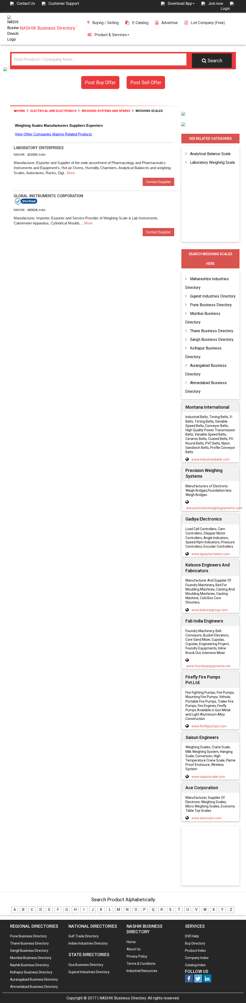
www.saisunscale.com (208, 777)
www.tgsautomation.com (210, 554)
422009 (32, 154)
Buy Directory (195, 943)
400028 (32, 210)
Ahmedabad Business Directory (34, 987)
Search (215, 60)
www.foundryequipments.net (208, 666)
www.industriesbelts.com (210, 459)
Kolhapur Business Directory (31, 972)
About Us (134, 949)
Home (20, 111)
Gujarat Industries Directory (213, 296)
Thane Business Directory (211, 331)
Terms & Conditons (141, 963)
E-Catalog (140, 22)
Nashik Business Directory (29, 965)
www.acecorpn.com (206, 818)
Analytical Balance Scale (210, 154)
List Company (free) (208, 22)
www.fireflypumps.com (209, 726)
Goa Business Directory (85, 965)
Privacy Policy (137, 956)
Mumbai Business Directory (30, 958)
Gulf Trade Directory (83, 936)
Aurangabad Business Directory (34, 979)
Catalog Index (195, 965)
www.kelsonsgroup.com (209, 610)
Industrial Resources (142, 971)
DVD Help (192, 936)
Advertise (169, 22)
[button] (181, 3)
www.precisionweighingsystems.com (214, 508)
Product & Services (110, 34)
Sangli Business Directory (212, 339)
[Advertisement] (215, 856)
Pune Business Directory (211, 305)
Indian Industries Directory (88, 943)
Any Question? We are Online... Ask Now (235, 991)
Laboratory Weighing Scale (212, 162)
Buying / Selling (105, 22)
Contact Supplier (158, 182)
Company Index (197, 958)
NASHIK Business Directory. (123, 998)
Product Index (195, 950)
